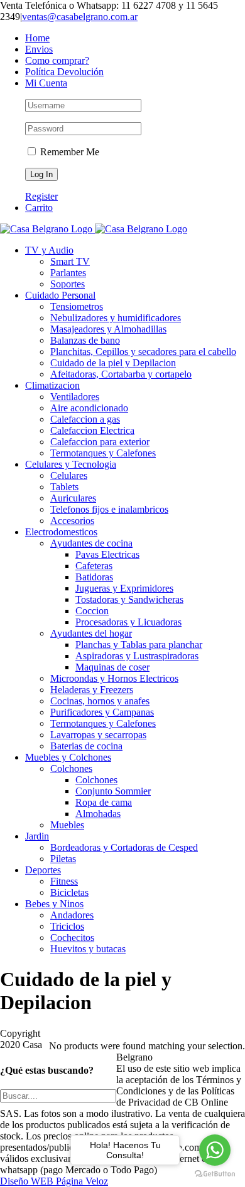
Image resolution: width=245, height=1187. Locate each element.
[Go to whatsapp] (215, 1150)
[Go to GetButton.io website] (215, 1174)
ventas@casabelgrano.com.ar (80, 16)
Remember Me (68, 151)
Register (41, 196)
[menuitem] (135, 38)
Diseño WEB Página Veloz (54, 1181)
